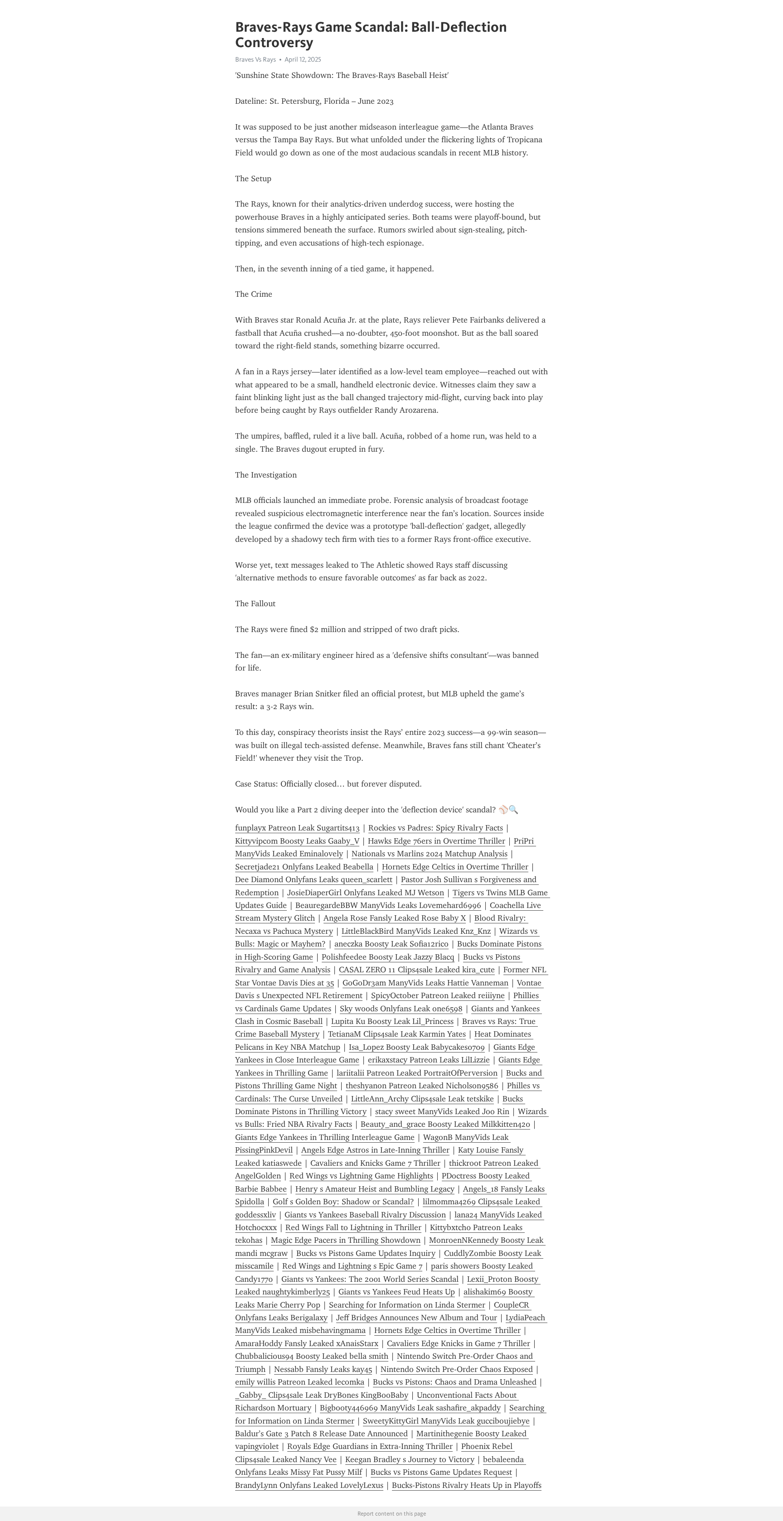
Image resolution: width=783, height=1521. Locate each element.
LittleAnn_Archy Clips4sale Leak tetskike (422, 1099)
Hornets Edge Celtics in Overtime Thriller (455, 867)
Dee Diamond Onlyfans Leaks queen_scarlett (313, 879)
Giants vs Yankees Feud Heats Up (396, 1292)
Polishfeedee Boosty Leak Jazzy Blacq (388, 957)
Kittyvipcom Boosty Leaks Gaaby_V (297, 841)
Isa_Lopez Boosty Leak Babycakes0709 (417, 1047)
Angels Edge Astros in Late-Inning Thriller (375, 1150)
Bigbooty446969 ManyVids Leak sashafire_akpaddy (410, 1408)
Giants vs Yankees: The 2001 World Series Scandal (370, 1279)
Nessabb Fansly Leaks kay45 (323, 1369)
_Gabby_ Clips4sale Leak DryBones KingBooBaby (321, 1395)
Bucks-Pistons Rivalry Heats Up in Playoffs (466, 1485)
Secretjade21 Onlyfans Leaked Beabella (304, 867)
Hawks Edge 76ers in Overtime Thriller (436, 841)
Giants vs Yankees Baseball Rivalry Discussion (365, 1215)
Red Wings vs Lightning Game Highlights (361, 1176)
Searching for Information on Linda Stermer (407, 1305)
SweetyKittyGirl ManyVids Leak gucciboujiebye (446, 1421)
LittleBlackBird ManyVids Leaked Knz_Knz (416, 931)
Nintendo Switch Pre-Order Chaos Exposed (457, 1369)
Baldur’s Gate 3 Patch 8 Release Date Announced (321, 1434)
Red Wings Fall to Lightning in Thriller (353, 1227)
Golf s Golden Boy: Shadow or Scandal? (343, 1202)
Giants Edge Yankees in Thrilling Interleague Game (325, 1137)
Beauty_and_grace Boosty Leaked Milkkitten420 (445, 1124)
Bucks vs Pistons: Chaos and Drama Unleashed (454, 1382)
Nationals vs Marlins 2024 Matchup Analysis (430, 854)
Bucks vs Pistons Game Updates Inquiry (365, 1253)
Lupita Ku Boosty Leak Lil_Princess (392, 1021)
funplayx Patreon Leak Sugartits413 (297, 828)
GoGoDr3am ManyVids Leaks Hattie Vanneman (425, 983)
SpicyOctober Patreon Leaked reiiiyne (438, 995)
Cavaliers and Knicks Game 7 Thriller (375, 1163)
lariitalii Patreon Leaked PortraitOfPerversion (417, 1073)
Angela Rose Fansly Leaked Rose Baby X (395, 918)
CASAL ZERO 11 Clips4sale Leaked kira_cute (417, 970)
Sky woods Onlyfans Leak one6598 (401, 1009)
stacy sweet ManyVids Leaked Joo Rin (442, 1111)
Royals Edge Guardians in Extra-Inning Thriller (370, 1446)
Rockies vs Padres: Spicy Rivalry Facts (435, 828)
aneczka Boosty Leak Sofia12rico (391, 944)
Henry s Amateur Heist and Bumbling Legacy (374, 1189)
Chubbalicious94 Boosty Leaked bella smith (311, 1356)
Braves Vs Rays (255, 59)
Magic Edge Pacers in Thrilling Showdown (345, 1240)
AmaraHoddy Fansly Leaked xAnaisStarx (306, 1343)
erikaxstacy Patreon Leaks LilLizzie (429, 1060)
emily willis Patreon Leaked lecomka (299, 1382)
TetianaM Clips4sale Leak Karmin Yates (397, 1034)
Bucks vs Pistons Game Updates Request (441, 1472)
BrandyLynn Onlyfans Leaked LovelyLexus (309, 1485)
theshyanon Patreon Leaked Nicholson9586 (422, 1086)
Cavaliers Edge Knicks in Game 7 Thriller (458, 1343)
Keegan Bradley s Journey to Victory (409, 1459)
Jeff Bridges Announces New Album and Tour (416, 1318)
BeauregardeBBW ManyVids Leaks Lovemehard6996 (388, 905)
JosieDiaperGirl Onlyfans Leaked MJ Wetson (365, 893)
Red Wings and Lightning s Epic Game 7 (352, 1266)
